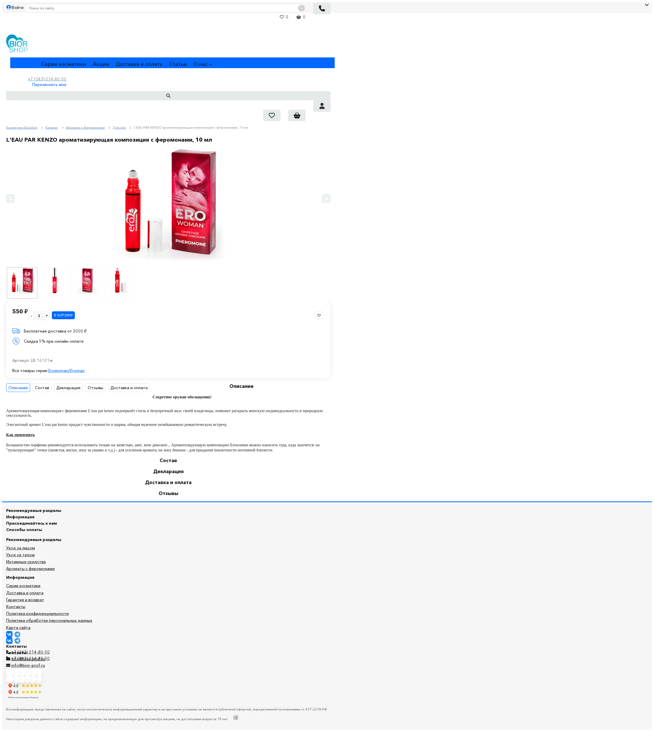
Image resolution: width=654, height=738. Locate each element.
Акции (101, 64)
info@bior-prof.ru (28, 665)
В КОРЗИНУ (63, 315)
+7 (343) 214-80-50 (30, 652)
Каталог (20, 64)
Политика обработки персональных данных (49, 620)
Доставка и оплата (139, 64)
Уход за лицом (20, 547)
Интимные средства (26, 561)
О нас (200, 64)
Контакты (15, 606)
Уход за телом (20, 554)
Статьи (178, 64)
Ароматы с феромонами (30, 568)
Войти (17, 7)
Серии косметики (63, 64)
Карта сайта (18, 627)
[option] (168, 205)
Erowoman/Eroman (66, 370)
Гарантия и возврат (25, 599)
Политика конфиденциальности (37, 613)
